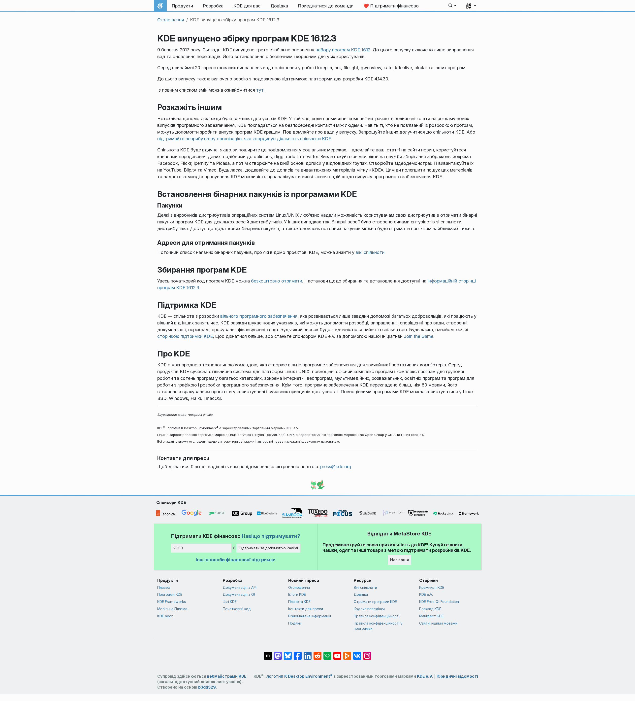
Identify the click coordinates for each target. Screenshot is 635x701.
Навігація (399, 559)
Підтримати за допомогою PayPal (268, 548)
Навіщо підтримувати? (271, 536)
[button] (453, 6)
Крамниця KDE (431, 587)
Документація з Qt (239, 594)
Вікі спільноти (365, 587)
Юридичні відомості (457, 676)
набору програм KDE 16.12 (343, 49)
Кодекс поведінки (369, 609)
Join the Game (418, 336)
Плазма (163, 587)
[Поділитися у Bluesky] (288, 653)
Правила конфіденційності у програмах (378, 626)
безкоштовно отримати (276, 280)
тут (259, 90)
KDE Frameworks (171, 601)
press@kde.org (335, 466)
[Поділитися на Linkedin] (308, 653)
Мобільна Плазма (172, 609)
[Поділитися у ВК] (357, 653)
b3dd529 (207, 687)
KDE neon (165, 616)
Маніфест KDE (431, 616)
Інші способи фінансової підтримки (236, 559)
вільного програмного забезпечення (258, 316)
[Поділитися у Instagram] (367, 653)
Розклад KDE (430, 609)
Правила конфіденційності (376, 616)
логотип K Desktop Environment (299, 676)
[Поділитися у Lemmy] (327, 653)
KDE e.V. (426, 594)
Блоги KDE (297, 594)
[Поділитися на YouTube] (337, 653)
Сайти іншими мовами (438, 623)
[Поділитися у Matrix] (268, 653)
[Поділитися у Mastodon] (278, 653)
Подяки (294, 623)
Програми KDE (169, 594)
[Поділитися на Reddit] (317, 653)
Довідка (361, 594)
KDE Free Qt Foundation (439, 601)
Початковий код (237, 609)
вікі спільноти (370, 252)
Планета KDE (299, 601)
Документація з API (239, 587)
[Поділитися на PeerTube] (347, 653)
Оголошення (170, 19)
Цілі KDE (230, 601)
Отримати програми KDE (375, 601)
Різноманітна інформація (309, 616)
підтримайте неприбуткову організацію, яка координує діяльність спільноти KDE (244, 138)
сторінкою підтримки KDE (185, 336)
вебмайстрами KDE (226, 676)
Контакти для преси (305, 609)
